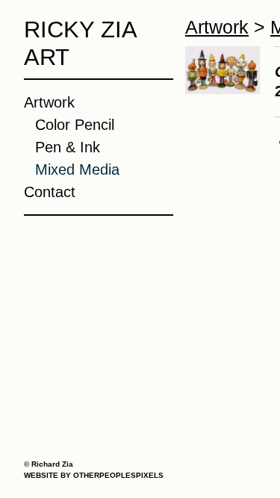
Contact (49, 192)
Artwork (49, 102)
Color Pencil (74, 124)
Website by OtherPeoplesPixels (94, 475)
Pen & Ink (67, 147)
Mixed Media (77, 169)
